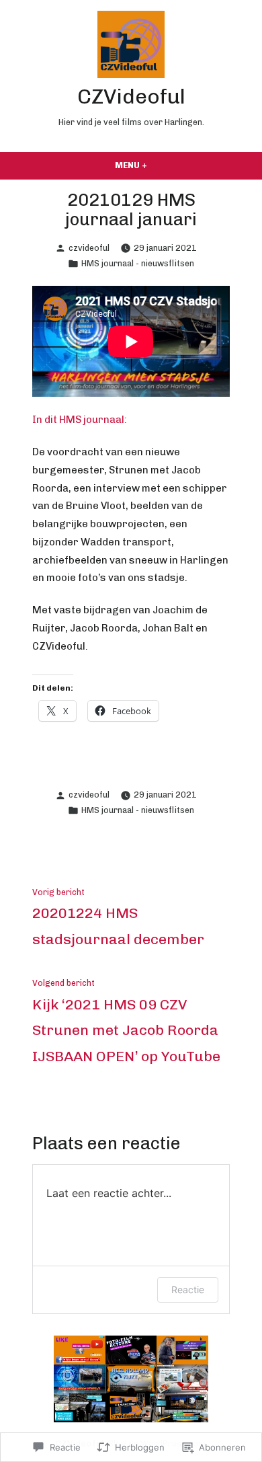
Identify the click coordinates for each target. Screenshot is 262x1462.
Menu (158, 165)
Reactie (187, 1289)
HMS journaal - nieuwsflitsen (137, 263)
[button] (79, 1350)
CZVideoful (131, 96)
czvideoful (89, 248)
